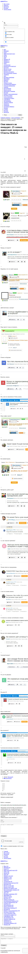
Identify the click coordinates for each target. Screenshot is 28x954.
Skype (5, 56)
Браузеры (6, 67)
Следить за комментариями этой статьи (12, 846)
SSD (5, 58)
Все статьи (6, 4)
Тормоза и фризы (8, 102)
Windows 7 (6, 60)
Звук (5, 76)
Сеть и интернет (8, 97)
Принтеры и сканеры (9, 91)
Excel (5, 52)
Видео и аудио (7, 69)
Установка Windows (9, 106)
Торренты (6, 103)
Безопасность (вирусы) (10, 66)
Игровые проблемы (9, 77)
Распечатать (8, 778)
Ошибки (6, 87)
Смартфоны (7, 99)
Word (5, 63)
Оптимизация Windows (10, 84)
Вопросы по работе (9, 71)
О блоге (6, 109)
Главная (6, 851)
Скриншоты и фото (9, 98)
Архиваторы (7, 65)
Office (5, 55)
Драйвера (6, 74)
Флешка (6, 108)
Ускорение (6, 105)
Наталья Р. (10, 777)
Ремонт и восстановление (10, 94)
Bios (5, 49)
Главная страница (5, 117)
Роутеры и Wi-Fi (8, 95)
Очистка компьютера (9, 85)
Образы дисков (8, 83)
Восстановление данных (10, 73)
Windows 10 (7, 59)
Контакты (6, 6)
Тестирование (7, 101)
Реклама (6, 8)
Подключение (7, 88)
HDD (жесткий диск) (9, 53)
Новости (6, 5)
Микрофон (6, 78)
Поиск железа (7, 90)
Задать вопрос (7, 9)
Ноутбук (6, 81)
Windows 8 (6, 62)
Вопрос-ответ (7, 70)
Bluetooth (6, 51)
